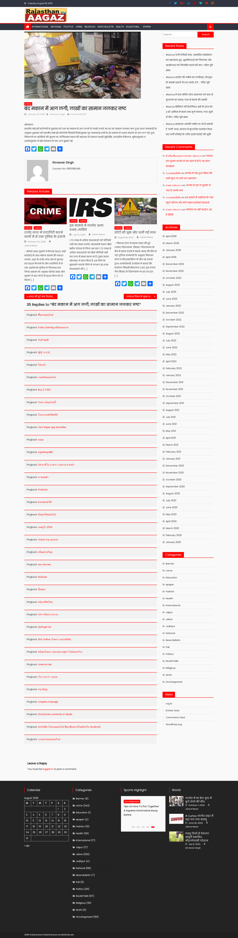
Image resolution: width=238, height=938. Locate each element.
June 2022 (171, 347)
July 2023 (171, 291)
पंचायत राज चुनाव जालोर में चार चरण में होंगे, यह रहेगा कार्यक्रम (189, 161)
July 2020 (171, 500)
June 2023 (171, 298)
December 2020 (175, 465)
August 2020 (173, 493)
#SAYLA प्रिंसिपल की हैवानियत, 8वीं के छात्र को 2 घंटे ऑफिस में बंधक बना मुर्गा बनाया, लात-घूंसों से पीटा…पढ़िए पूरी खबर (189, 112)
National (56, 26)
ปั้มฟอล (41, 589)
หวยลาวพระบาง (174, 185)
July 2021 (171, 417)
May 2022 (171, 354)
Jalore (38, 228)
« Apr (27, 845)
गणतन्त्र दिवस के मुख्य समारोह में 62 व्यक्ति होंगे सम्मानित (141, 296)
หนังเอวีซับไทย (45, 602)
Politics (68, 26)
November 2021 (174, 389)
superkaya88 (45, 452)
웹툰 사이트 (44, 352)
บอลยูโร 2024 (45, 527)
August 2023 (173, 285)
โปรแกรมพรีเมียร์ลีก (48, 414)
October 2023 (173, 278)
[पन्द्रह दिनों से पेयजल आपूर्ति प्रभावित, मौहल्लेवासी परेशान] (176, 836)
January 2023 (173, 305)
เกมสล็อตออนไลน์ (47, 377)
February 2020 (174, 535)
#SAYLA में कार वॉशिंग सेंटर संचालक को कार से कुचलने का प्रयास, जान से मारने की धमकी (189, 97)
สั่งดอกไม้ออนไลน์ (47, 514)
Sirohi (169, 675)
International (40, 26)
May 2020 (171, 514)
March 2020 (172, 528)
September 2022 (175, 326)
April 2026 (171, 236)
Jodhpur (170, 626)
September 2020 (175, 486)
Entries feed (172, 710)
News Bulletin (106, 26)
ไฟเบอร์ (42, 364)
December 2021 (174, 382)
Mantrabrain (67, 934)
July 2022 (171, 340)
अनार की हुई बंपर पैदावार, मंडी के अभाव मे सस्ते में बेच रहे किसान (42, 296)
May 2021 (171, 431)
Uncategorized (174, 681)
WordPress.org (174, 724)
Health (120, 26)
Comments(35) (78, 114)
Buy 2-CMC (44, 389)
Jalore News (30, 245)
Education (171, 577)
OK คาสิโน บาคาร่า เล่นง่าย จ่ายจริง (56, 464)
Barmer (170, 563)
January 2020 (173, 542)
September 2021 (175, 403)
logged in (48, 769)
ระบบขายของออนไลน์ (49, 739)
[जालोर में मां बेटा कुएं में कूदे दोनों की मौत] (176, 801)
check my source (48, 539)
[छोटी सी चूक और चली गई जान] (135, 211)
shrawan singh (57, 114)
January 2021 (173, 458)
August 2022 (173, 333)
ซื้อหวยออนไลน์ (45, 314)
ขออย (41, 439)
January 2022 (173, 375)
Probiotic (43, 489)
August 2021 (172, 410)
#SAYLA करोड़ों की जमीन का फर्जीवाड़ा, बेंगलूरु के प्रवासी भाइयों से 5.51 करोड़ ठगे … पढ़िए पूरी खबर (189, 82)
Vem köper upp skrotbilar (52, 427)
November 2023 (175, 271)
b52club (42, 577)
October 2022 (173, 319)
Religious (90, 26)
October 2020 (173, 479)
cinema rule (45, 664)
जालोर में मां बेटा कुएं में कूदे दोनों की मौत (198, 799)
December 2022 (175, 312)
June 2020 (171, 507)
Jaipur (169, 612)
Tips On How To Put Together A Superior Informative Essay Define (141, 810)
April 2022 (171, 361)
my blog (42, 689)
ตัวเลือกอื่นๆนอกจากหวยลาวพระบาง (184, 155)
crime (79, 26)
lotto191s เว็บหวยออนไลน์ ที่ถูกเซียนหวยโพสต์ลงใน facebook (69, 726)
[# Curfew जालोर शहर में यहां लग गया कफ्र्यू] (176, 819)
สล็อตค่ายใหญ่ (45, 552)
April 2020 (171, 521)
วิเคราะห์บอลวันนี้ (47, 402)
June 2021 (171, 424)
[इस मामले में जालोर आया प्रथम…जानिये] (90, 207)
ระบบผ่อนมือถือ (173, 173)
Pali (168, 647)
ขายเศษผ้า (43, 477)
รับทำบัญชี (43, 340)
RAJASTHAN (132, 26)
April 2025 (171, 257)
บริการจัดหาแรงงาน (48, 614)
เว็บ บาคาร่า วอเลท (47, 676)
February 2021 (173, 451)
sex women (44, 564)
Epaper (147, 26)
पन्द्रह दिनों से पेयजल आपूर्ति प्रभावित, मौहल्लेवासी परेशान (197, 837)
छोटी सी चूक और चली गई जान (135, 232)
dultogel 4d (44, 627)
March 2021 (172, 444)
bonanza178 (44, 502)
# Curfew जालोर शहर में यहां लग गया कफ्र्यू (199, 817)
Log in (169, 703)
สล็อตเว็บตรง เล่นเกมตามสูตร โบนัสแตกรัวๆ (60, 651)
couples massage (48, 701)
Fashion (170, 591)
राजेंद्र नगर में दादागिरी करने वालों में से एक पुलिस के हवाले (44, 234)
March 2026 (172, 243)
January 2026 (173, 250)
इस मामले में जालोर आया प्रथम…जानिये (86, 227)
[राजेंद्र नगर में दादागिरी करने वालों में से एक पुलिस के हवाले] (45, 211)
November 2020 (175, 472)
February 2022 (174, 368)
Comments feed (175, 717)
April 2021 (171, 437)
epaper (170, 584)
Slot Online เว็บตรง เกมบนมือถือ (54, 639)
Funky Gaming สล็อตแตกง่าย (53, 327)
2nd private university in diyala (55, 714)
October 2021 (173, 396)
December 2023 (175, 264)
